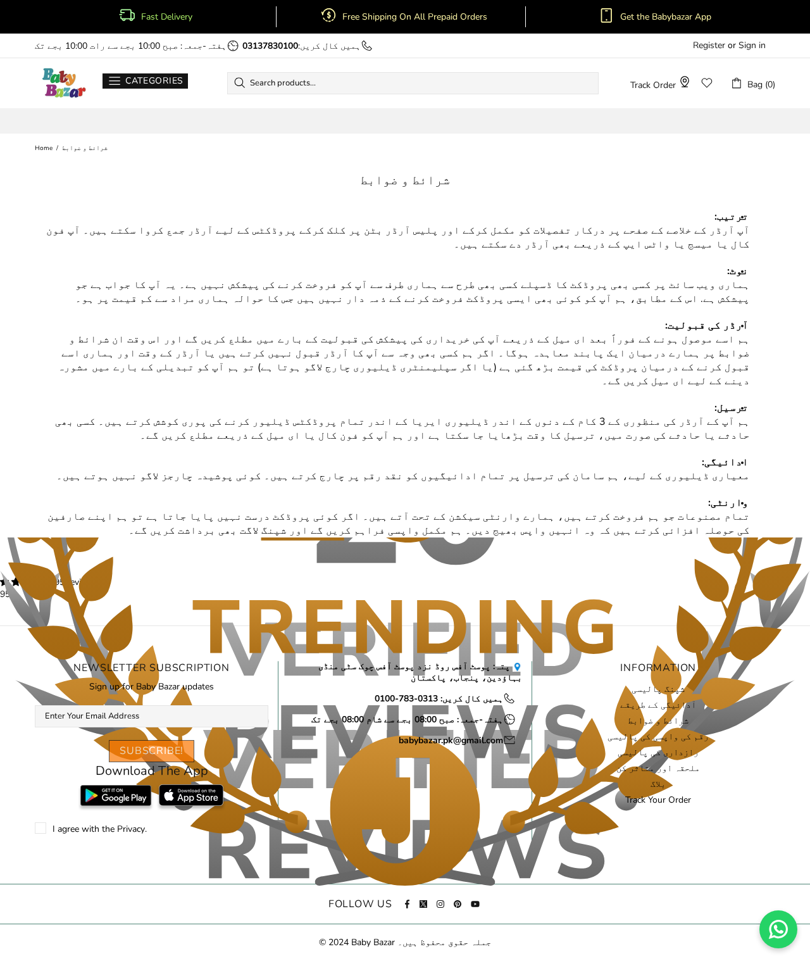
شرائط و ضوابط (658, 721)
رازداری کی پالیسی (658, 752)
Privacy (131, 829)
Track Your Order (658, 800)
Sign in (752, 45)
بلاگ (658, 784)
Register (709, 45)
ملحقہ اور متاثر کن (658, 768)
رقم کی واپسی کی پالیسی (658, 737)
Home (44, 148)
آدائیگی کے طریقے (658, 705)
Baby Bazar (64, 83)
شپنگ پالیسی (658, 689)
